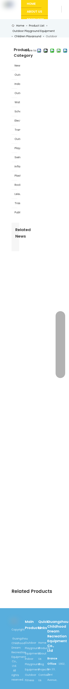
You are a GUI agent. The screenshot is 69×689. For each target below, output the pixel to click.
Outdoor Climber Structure (17, 139)
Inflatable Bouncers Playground (17, 166)
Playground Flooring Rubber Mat (17, 148)
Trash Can (17, 203)
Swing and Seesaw (17, 157)
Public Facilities (17, 212)
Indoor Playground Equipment (17, 84)
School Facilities (17, 111)
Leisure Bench (17, 194)
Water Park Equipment (17, 102)
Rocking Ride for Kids (17, 185)
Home (42, 643)
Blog (41, 664)
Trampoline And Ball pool (17, 130)
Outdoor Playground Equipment (17, 75)
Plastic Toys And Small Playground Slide (17, 176)
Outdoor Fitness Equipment (17, 93)
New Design (17, 65)
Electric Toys (17, 121)
